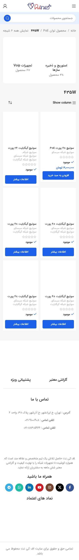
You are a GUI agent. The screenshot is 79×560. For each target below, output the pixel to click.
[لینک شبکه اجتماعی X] (60, 487)
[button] (58, 175)
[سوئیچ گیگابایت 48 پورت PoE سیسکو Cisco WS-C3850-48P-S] (58, 278)
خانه (73, 30)
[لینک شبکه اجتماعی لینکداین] (29, 487)
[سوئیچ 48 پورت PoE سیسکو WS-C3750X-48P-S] (58, 129)
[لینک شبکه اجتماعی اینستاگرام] (50, 487)
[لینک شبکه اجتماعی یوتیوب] (39, 487)
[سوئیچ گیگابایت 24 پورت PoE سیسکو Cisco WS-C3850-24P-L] (20, 129)
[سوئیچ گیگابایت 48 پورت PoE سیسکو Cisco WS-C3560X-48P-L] (58, 205)
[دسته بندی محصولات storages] (56, 60)
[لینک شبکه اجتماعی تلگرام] (9, 487)
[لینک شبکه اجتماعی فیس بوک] (70, 487)
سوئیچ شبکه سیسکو (63, 152)
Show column (62, 103)
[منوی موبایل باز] (74, 6)
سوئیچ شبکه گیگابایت (24, 160)
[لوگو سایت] (39, 5)
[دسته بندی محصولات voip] (22, 58)
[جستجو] (7, 18)
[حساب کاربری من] (5, 6)
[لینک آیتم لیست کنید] (39, 420)
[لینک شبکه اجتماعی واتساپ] (19, 487)
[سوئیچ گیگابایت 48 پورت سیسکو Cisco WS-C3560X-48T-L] (20, 278)
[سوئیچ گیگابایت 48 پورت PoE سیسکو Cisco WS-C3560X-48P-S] (20, 205)
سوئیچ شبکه (29, 152)
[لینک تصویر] (39, 445)
